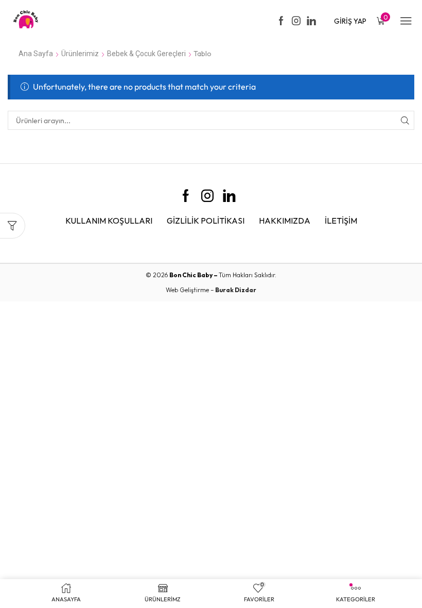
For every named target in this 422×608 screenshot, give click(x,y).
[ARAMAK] (404, 120)
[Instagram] (296, 20)
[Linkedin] (311, 20)
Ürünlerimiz (80, 53)
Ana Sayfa (36, 53)
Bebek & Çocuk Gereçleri (146, 53)
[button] (350, 21)
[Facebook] (281, 20)
